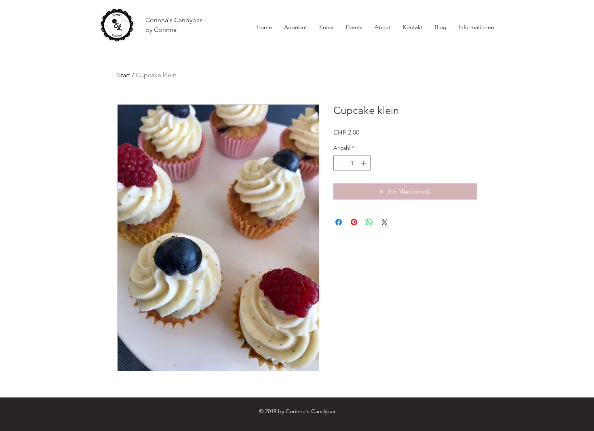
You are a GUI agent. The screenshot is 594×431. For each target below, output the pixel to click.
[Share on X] (385, 222)
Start (123, 75)
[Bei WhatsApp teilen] (369, 222)
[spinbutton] (352, 163)
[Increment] (364, 163)
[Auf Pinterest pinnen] (354, 222)
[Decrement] (340, 163)
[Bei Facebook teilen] (338, 222)
